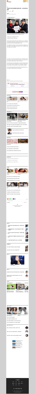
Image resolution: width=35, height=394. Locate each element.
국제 (21, 381)
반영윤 (7, 13)
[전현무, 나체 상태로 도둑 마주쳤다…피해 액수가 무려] (26, 327)
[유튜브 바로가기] (16, 388)
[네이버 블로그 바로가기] (21, 388)
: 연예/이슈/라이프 (9, 325)
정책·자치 (13, 383)
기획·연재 (8, 281)
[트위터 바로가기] (15, 388)
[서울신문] (9, 1)
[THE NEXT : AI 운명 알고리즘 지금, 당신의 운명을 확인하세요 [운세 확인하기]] (17, 92)
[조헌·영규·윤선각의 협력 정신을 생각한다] (26, 272)
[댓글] (12, 11)
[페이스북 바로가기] (13, 388)
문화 (16, 383)
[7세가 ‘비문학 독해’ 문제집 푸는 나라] (26, 276)
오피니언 (8, 269)
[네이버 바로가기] (19, 388)
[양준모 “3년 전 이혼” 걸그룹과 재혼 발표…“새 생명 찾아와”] (26, 331)
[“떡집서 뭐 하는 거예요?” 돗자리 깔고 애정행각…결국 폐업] (26, 335)
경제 (18, 381)
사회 (16, 381)
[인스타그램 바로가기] (18, 388)
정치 (13, 381)
